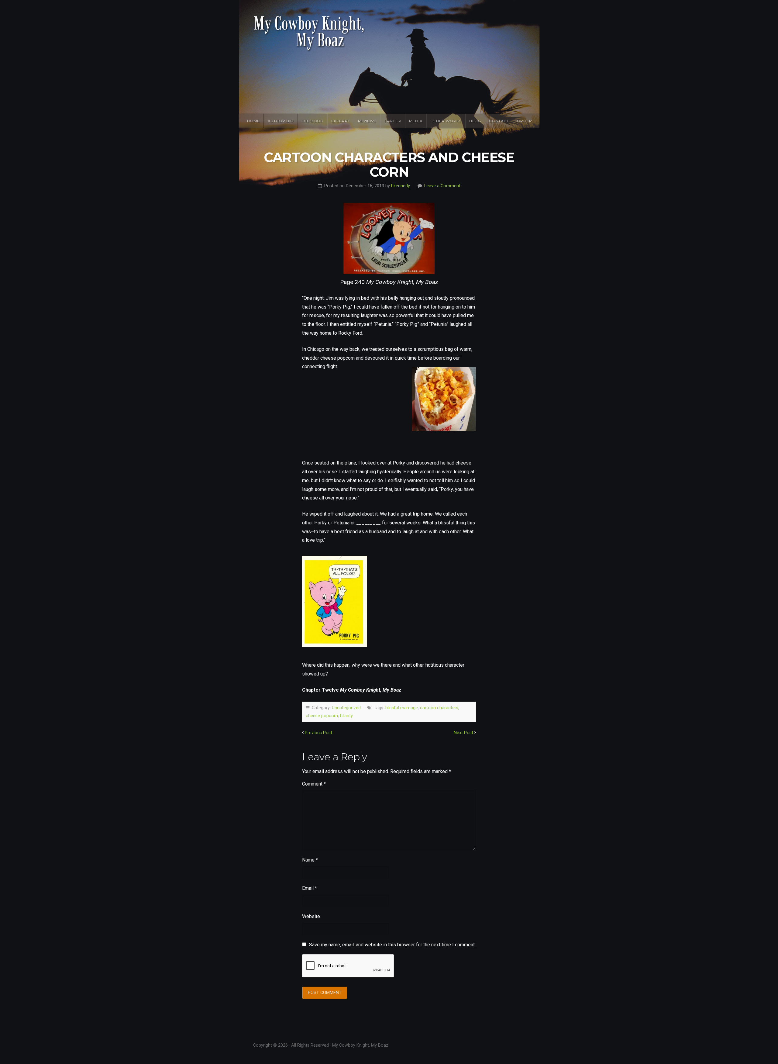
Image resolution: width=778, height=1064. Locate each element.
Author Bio (281, 121)
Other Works (445, 121)
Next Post (463, 732)
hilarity (346, 715)
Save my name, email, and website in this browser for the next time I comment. (392, 945)
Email (309, 888)
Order (524, 121)
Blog (475, 121)
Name (310, 860)
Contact (499, 121)
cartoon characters (439, 707)
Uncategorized (346, 707)
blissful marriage (401, 707)
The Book (312, 121)
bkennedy (400, 185)
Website (311, 916)
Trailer (392, 121)
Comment (314, 784)
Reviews (367, 121)
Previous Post (318, 732)
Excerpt (340, 121)
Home (253, 121)
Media (415, 121)
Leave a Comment (442, 185)
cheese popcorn (322, 715)
